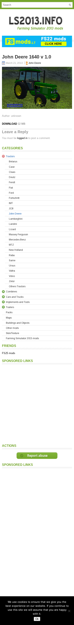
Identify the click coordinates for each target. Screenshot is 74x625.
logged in (22, 138)
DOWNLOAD (9, 123)
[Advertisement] (37, 404)
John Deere (34, 63)
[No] (69, 611)
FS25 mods (8, 353)
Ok (37, 618)
